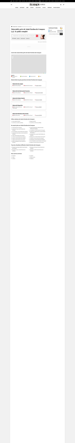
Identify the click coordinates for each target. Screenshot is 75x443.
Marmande (23, 38)
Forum (63, 1)
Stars (49, 1)
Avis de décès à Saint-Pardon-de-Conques (20, 131)
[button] (12, 56)
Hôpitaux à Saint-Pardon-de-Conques (37, 142)
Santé (43, 1)
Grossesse (22, 7)
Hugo (60, 1)
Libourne (27, 38)
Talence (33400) (39, 107)
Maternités (15, 26)
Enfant (32, 7)
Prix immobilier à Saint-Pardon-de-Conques (38, 140)
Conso (16, 7)
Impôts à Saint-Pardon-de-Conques (18, 139)
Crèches (13, 158)
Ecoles (13, 157)
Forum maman (56, 7)
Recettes (23, 1)
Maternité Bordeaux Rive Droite (20, 113)
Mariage (36, 1)
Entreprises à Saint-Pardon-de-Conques (37, 139)
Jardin (29, 1)
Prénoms (50, 7)
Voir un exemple (60, 30)
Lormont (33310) (39, 115)
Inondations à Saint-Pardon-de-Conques (37, 130)
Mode (14, 1)
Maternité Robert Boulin (19, 98)
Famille (40, 1)
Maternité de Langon (18, 83)
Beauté (16, 1)
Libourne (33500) (39, 99)
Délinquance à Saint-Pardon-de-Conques (37, 136)
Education (38, 7)
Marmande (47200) (39, 92)
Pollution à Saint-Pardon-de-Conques (37, 138)
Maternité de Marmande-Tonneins (21, 91)
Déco (27, 1)
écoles (44, 7)
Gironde (19, 26)
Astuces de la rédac (52, 31)
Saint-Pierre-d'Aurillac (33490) (35, 122)
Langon (18, 38)
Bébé (27, 7)
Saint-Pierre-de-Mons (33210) (17, 122)
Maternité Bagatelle (18, 105)
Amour (33, 1)
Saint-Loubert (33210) (16, 121)
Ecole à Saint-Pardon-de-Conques (18, 135)
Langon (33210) (38, 85)
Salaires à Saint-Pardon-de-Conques (19, 138)
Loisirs (52, 1)
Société (46, 1)
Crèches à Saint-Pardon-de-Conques (19, 136)
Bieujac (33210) (33, 121)
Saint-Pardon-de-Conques (17, 127)
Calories (31, 155)
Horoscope (56, 1)
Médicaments (32, 157)
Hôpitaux (31, 158)
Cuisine (20, 1)
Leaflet (45, 73)
